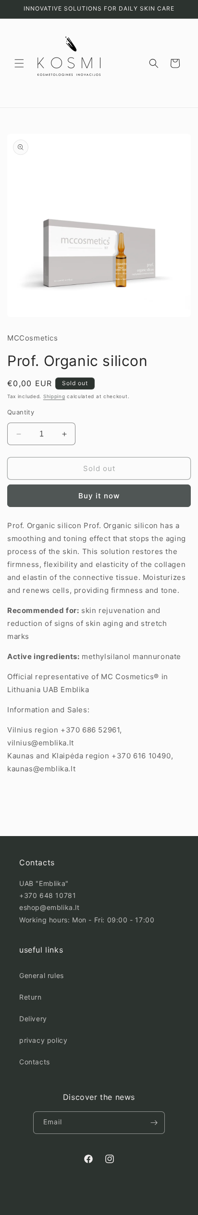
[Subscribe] (153, 1122)
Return (30, 997)
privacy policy (43, 1040)
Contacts (34, 1062)
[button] (19, 63)
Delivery (33, 1018)
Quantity (20, 412)
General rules (41, 975)
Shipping (54, 396)
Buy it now (99, 495)
